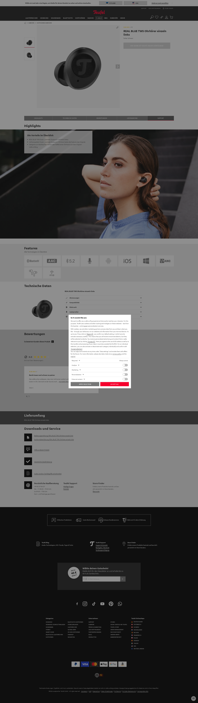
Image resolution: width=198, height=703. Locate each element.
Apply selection (85, 384)
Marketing (75, 370)
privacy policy (117, 354)
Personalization (76, 374)
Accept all (114, 384)
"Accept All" (91, 341)
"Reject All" (89, 334)
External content (77, 379)
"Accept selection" (76, 349)
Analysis (74, 365)
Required (75, 360)
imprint (73, 356)
